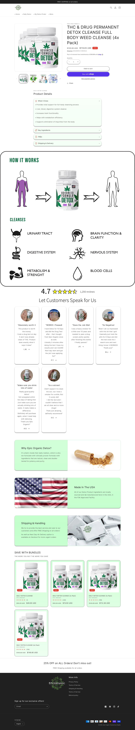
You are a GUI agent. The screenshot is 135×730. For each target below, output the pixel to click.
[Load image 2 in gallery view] (33, 78)
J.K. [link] (79, 346)
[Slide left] (17, 79)
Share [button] (71, 83)
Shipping (69, 51)
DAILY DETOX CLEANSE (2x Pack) (64, 596)
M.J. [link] (107, 352)
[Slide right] (60, 79)
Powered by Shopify (115, 725)
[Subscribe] (47, 706)
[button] (111, 8)
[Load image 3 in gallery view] (43, 78)
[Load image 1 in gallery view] (23, 78)
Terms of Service (74, 685)
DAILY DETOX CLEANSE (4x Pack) (28, 645)
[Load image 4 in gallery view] (53, 78)
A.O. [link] (25, 428)
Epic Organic (106, 725)
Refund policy (73, 695)
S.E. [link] (52, 418)
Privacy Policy (73, 682)
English (19, 724)
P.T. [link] (52, 360)
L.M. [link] (25, 349)
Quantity (69, 58)
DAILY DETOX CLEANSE (25, 596)
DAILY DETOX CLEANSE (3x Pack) (100, 596)
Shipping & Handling (76, 688)
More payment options (88, 78)
